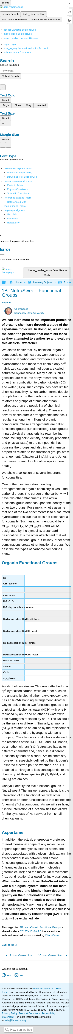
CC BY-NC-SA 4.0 (30, 931)
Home (18, 282)
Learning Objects (42, 282)
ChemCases (21, 309)
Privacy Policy (9, 1013)
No (21, 975)
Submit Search (10, 76)
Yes (9, 975)
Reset (5, 100)
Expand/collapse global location (69, 281)
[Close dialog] (2, 254)
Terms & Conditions (29, 1013)
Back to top (8, 945)
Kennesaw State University (29, 313)
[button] (12, 218)
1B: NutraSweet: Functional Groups (40, 927)
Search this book (9, 64)
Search (7, 1030)
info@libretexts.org (15, 1020)
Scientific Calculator (18, 193)
